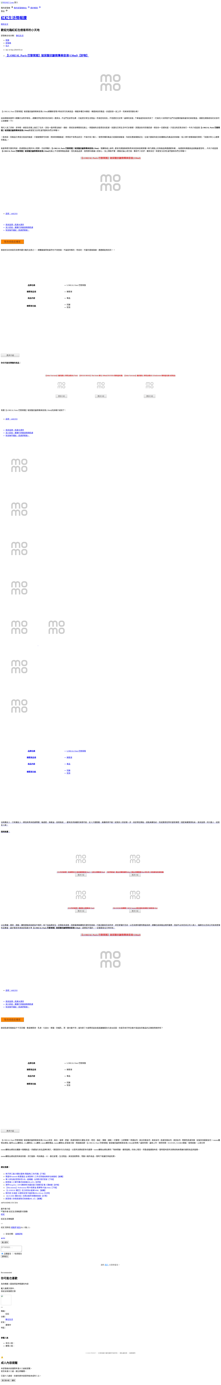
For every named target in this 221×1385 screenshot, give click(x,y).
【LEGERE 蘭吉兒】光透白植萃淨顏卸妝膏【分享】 (27, 1196)
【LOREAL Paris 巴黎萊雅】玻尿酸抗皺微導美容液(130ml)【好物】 (47, 55)
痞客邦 (14, 1227)
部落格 (8, 43)
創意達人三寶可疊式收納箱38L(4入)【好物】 (24, 1182)
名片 (7, 46)
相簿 (7, 40)
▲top (3, 1238)
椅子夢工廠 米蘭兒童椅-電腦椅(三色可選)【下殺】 (26, 1174)
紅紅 (3, 1214)
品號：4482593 (11, 214)
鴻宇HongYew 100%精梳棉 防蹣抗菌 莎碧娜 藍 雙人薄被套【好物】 (33, 1185)
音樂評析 (19, 1234)
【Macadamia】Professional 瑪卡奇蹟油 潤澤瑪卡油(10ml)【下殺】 (32, 1188)
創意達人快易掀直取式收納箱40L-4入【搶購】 (24, 1199)
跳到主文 (4, 24)
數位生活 (19, 36)
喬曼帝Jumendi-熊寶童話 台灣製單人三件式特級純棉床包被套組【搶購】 (35, 1177)
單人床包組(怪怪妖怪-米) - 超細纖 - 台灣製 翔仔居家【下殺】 (30, 1179)
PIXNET (93, 1353)
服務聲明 (132, 1353)
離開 (13, 1380)
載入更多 (5, 1242)
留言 (19, 1227)
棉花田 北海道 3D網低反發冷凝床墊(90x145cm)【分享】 (28, 1193)
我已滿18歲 (5, 1380)
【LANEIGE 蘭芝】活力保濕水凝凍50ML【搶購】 (26, 1190)
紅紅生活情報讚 (14, 18)
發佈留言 (5, 1256)
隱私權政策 (123, 1353)
